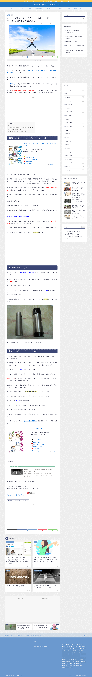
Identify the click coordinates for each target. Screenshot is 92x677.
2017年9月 (75, 166)
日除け (74, 661)
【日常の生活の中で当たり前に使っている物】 (21, 127)
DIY (64, 644)
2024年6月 (75, 101)
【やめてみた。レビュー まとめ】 (18, 131)
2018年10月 (75, 126)
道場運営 (64, 667)
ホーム (13, 8)
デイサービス (76, 648)
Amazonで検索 (29, 157)
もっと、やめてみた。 (37, 428)
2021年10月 (75, 115)
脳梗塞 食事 (65, 665)
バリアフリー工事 (66, 650)
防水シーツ (70, 667)
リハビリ (81, 650)
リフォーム (79, 652)
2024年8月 (75, 93)
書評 (69, 8)
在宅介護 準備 (82, 659)
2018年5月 (75, 137)
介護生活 (28, 8)
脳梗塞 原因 (73, 663)
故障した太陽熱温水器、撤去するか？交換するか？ (75, 37)
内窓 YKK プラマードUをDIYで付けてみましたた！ (75, 51)
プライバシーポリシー (10, 675)
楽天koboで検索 (37, 446)
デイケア (70, 648)
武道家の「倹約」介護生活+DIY (46, 5)
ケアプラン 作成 (75, 646)
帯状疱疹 (68, 661)
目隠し (78, 661)
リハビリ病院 (73, 652)
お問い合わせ (77, 8)
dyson (68, 644)
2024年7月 (75, 97)
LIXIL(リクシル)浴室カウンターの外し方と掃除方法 (75, 31)
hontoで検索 (28, 164)
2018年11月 (75, 122)
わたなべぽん (17, 500)
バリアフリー (83, 648)
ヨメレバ (51, 164)
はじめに (20, 8)
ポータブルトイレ (74, 650)
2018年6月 (75, 133)
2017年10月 (75, 163)
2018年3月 (75, 144)
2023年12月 (75, 104)
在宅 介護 (70, 659)
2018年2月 (75, 148)
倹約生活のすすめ (39, 8)
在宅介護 (75, 659)
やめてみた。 (11, 500)
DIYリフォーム (51, 8)
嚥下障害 (64, 659)
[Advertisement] (32, 109)
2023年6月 (75, 108)
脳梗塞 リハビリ (66, 663)
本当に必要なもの (25, 500)
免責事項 (18, 675)
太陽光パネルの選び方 (71, 41)
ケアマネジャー (82, 646)
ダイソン (64, 648)
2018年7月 (75, 130)
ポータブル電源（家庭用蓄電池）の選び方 (75, 46)
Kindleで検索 (36, 442)
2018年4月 (75, 141)
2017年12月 (75, 155)
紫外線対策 (84, 661)
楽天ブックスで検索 (31, 159)
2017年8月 (75, 170)
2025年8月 (75, 90)
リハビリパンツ (65, 652)
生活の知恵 (62, 8)
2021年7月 (75, 119)
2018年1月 (75, 152)
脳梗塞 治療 (79, 663)
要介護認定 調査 (72, 665)
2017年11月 (75, 159)
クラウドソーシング (66, 646)
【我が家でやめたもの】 (15, 129)
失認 (64, 661)
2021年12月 (75, 112)
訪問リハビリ (79, 665)
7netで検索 (28, 161)
